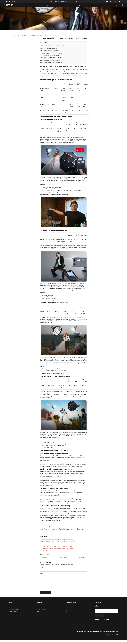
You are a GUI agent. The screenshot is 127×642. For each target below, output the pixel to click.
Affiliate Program (13, 611)
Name (41, 567)
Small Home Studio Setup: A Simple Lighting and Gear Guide (57, 539)
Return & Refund (13, 607)
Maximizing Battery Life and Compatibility (50, 60)
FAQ (67, 611)
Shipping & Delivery (13, 609)
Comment (42, 580)
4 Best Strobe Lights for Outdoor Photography (51, 47)
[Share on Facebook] (44, 550)
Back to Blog (63, 557)
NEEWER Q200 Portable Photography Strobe (55, 376)
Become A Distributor (42, 607)
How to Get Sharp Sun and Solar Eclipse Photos (53, 544)
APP (67, 609)
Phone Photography (57, 5)
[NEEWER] (8, 5)
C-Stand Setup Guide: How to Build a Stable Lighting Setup (57, 548)
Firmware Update (70, 605)
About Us (39, 605)
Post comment (45, 592)
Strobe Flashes (46, 554)
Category (47, 5)
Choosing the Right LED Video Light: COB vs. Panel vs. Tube (56, 546)
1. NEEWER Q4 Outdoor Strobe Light (48, 48)
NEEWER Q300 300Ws (48, 303)
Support (80, 5)
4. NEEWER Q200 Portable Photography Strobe (51, 53)
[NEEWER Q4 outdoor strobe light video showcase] (63, 228)
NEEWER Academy (41, 609)
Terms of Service (115, 634)
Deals (74, 5)
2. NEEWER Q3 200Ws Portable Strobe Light (50, 50)
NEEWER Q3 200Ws (47, 231)
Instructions (69, 607)
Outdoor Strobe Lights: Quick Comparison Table (52, 45)
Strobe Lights (63, 450)
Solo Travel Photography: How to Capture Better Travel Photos (58, 541)
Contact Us (11, 605)
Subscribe (99, 615)
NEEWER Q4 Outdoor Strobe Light (51, 119)
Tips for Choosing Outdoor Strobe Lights (50, 55)
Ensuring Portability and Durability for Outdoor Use (52, 59)
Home (10, 35)
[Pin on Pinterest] (46, 550)
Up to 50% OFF (66, 1)
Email (41, 573)
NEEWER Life (67, 5)
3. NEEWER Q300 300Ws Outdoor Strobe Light (51, 52)
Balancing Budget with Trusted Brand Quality (51, 62)
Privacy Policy (107, 634)
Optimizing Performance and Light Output (50, 57)
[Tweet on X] (43, 550)
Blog (14, 35)
